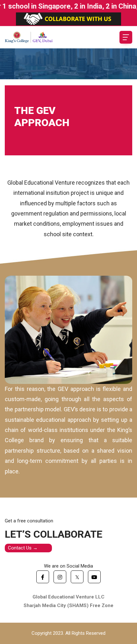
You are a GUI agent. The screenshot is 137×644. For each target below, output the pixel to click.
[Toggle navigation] (125, 37)
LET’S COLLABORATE (53, 534)
